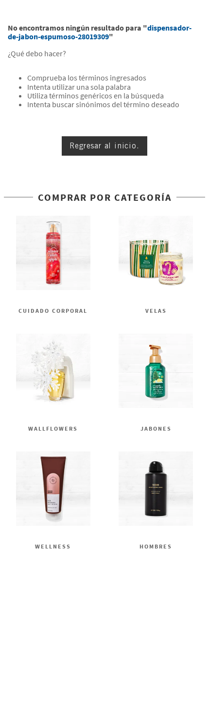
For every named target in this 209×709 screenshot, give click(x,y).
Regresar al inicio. (104, 145)
